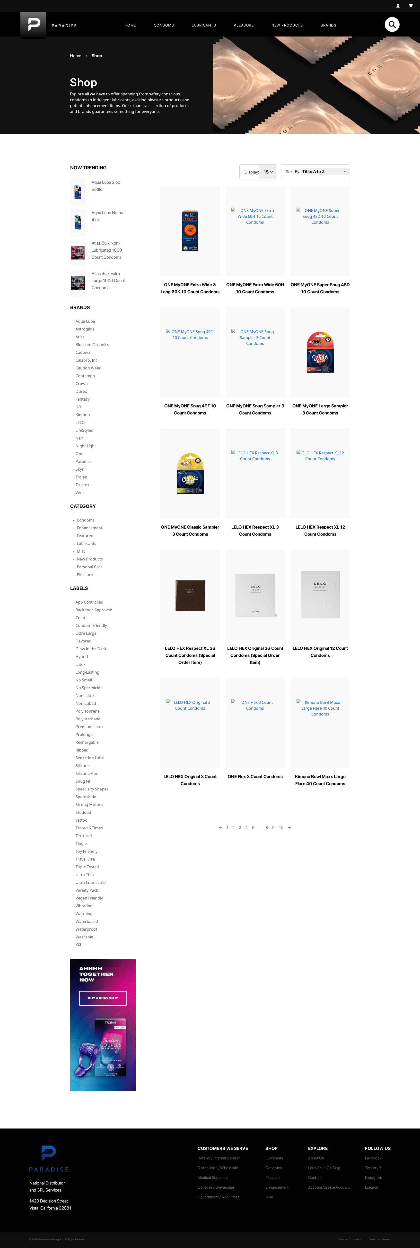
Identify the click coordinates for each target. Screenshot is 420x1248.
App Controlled (89, 602)
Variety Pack (87, 890)
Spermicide (86, 796)
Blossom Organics (92, 344)
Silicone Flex (87, 773)
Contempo (85, 375)
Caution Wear (88, 368)
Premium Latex (89, 726)
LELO (80, 422)
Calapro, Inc (86, 360)
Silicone (83, 765)
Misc (81, 551)
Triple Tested (87, 867)
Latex (80, 664)
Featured (85, 535)
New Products (287, 25)
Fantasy (83, 399)
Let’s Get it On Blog (324, 1167)
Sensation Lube (90, 758)
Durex (81, 391)
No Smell (84, 680)
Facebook (373, 1158)
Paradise (84, 461)
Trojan (81, 477)
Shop (97, 55)
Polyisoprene (88, 711)
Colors (82, 617)
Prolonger (85, 734)
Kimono (83, 414)
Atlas (80, 337)
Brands (328, 25)
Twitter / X (373, 1167)
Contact (315, 1177)
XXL (79, 944)
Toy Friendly (86, 851)
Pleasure (244, 25)
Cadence (83, 352)
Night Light (86, 446)
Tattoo (82, 820)
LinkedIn (372, 1187)
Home (130, 25)
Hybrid (82, 656)
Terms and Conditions (349, 1239)
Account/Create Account (329, 1187)
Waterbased (87, 921)
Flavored (83, 641)
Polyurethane (88, 719)
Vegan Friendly (89, 898)
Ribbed (82, 750)
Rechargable (87, 742)
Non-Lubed (86, 703)
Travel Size (85, 859)
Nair (79, 438)
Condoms (164, 25)
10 (281, 827)
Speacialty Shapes (92, 789)
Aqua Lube (85, 321)
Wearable (84, 937)
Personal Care (90, 566)
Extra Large (86, 633)
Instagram (373, 1177)
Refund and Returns (380, 1239)
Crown (82, 383)
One (79, 453)
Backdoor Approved (94, 610)
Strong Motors (89, 804)
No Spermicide (89, 687)
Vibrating (84, 905)
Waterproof (86, 929)
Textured (84, 835)
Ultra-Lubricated (91, 882)
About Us (316, 1158)
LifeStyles (84, 430)
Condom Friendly (91, 625)
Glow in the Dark (91, 649)
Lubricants (204, 25)
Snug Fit (83, 781)
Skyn (80, 469)
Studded (83, 812)
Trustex (82, 484)
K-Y (78, 407)
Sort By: (293, 171)
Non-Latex (85, 695)
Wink (80, 492)
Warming (84, 913)
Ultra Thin (85, 874)
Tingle (81, 843)
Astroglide (85, 329)
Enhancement (89, 528)
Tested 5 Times (89, 828)
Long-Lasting (87, 672)
